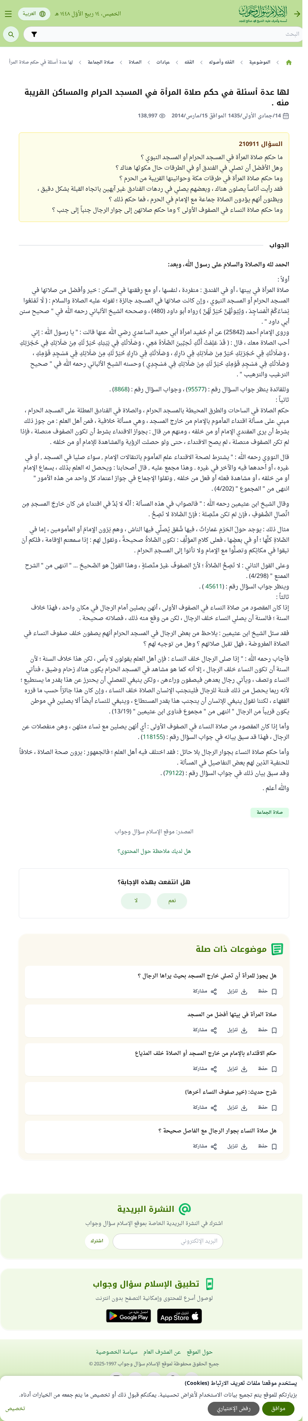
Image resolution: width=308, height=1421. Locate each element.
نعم (172, 901)
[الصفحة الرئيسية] (289, 62)
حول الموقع (200, 1352)
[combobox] (169, 34)
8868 (121, 389)
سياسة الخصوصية (116, 1352)
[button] (267, 991)
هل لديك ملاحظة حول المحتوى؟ (154, 852)
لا (136, 901)
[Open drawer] (8, 14)
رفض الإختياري (234, 1409)
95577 (196, 389)
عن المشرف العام (162, 1352)
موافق (278, 1409)
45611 (213, 587)
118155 (153, 737)
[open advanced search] (34, 34)
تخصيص (15, 1409)
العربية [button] (29, 13)
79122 (173, 773)
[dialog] (151, 1398)
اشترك (97, 1241)
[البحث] (11, 34)
